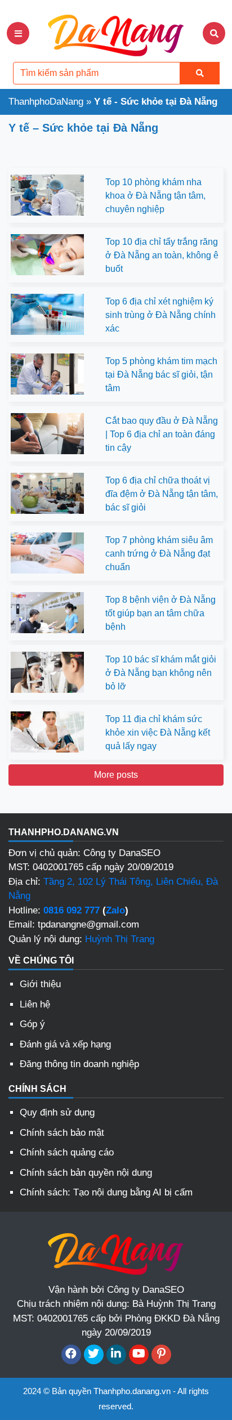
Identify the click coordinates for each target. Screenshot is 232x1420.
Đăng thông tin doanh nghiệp (79, 1064)
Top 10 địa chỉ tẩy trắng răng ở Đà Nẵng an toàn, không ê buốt (161, 255)
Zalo (115, 910)
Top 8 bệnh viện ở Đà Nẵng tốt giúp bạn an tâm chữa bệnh (160, 613)
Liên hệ (35, 1004)
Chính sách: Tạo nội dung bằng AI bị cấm (106, 1192)
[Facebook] (71, 1354)
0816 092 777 (71, 910)
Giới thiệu (40, 984)
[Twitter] (94, 1354)
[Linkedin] (116, 1354)
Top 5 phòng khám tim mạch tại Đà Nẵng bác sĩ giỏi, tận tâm (161, 374)
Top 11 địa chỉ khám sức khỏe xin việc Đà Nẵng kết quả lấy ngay (157, 732)
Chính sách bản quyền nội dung (86, 1172)
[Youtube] (139, 1354)
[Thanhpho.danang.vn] (116, 32)
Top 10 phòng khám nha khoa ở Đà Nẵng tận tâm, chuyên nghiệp (155, 195)
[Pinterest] (161, 1354)
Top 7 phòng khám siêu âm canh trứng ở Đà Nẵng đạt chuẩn (159, 553)
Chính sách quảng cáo (67, 1152)
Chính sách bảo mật (62, 1132)
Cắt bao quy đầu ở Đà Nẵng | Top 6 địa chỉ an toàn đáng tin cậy (161, 434)
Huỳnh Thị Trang (119, 939)
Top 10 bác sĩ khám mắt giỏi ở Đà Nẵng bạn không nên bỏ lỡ (160, 673)
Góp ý (32, 1024)
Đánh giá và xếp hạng (65, 1044)
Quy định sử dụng (57, 1112)
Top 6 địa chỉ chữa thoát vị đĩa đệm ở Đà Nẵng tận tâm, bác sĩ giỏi (161, 494)
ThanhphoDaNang (45, 101)
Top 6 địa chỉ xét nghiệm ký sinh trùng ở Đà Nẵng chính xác (160, 315)
